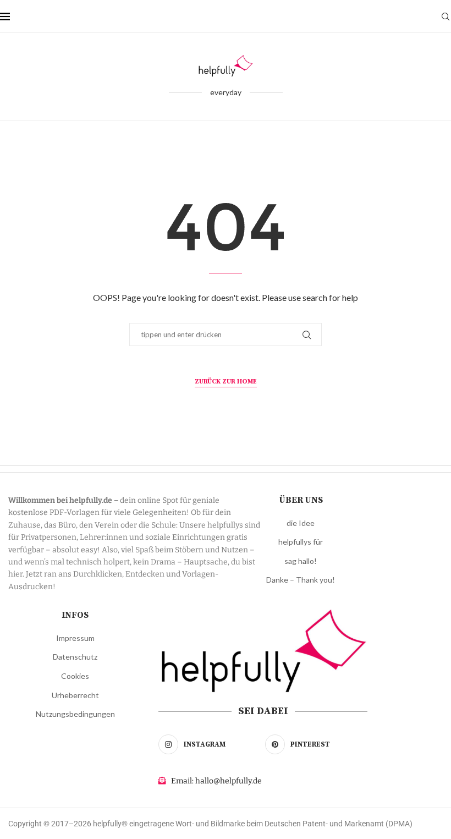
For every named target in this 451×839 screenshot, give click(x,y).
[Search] (445, 16)
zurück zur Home (226, 381)
